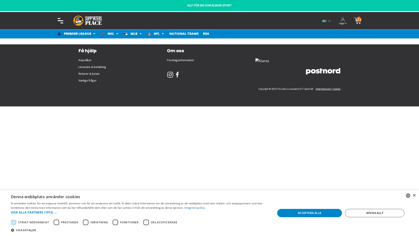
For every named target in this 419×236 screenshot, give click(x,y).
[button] (139, 212)
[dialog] (209, 213)
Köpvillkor (85, 60)
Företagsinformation (180, 60)
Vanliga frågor (88, 80)
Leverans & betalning (92, 67)
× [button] (414, 195)
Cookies (336, 89)
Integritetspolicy (324, 89)
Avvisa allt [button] (374, 213)
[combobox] (408, 195)
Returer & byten (89, 74)
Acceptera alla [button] (309, 213)
